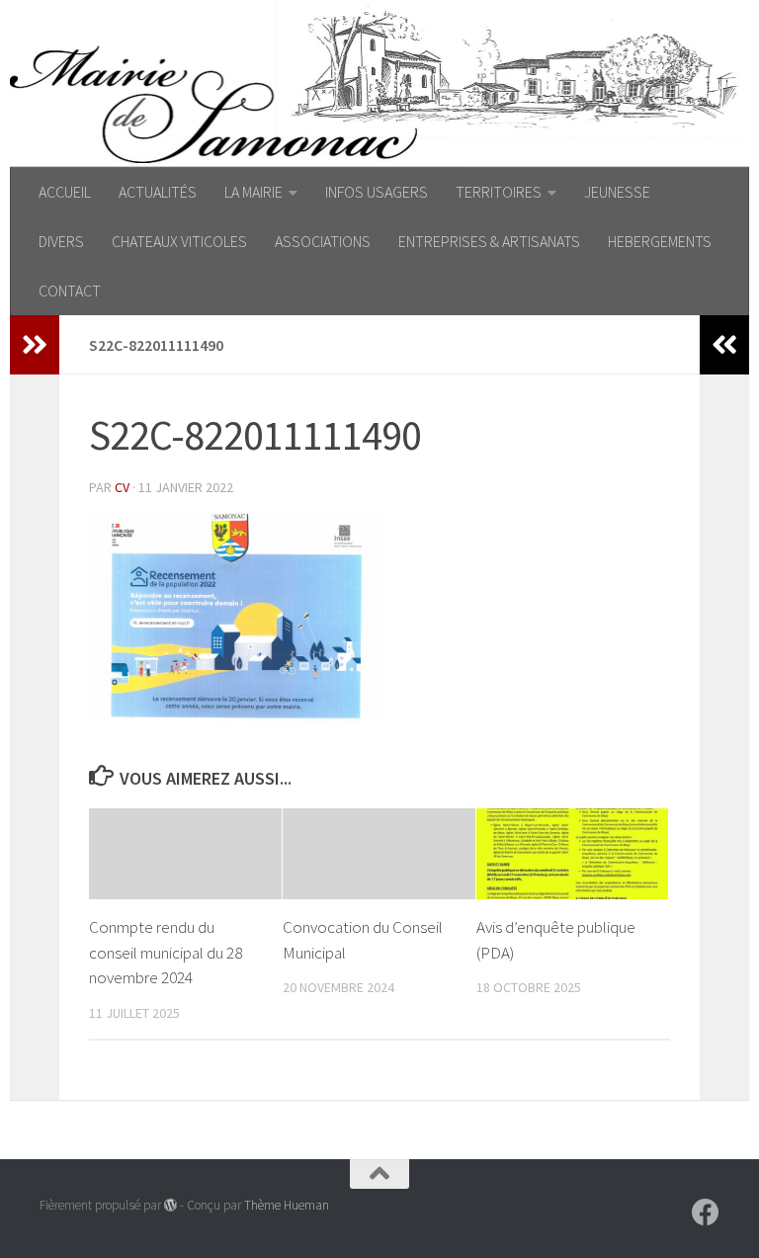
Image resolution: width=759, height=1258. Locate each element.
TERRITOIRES (499, 192)
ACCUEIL (65, 192)
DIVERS (61, 241)
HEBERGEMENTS (660, 241)
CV (122, 487)
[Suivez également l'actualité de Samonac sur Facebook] (705, 1212)
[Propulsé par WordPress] (170, 1205)
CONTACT (70, 290)
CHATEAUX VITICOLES (179, 241)
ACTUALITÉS (158, 192)
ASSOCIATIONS (323, 241)
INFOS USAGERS (376, 192)
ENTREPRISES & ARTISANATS (489, 241)
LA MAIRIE (253, 192)
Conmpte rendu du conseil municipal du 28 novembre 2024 (165, 952)
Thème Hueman (286, 1205)
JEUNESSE (617, 192)
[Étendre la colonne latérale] (34, 345)
